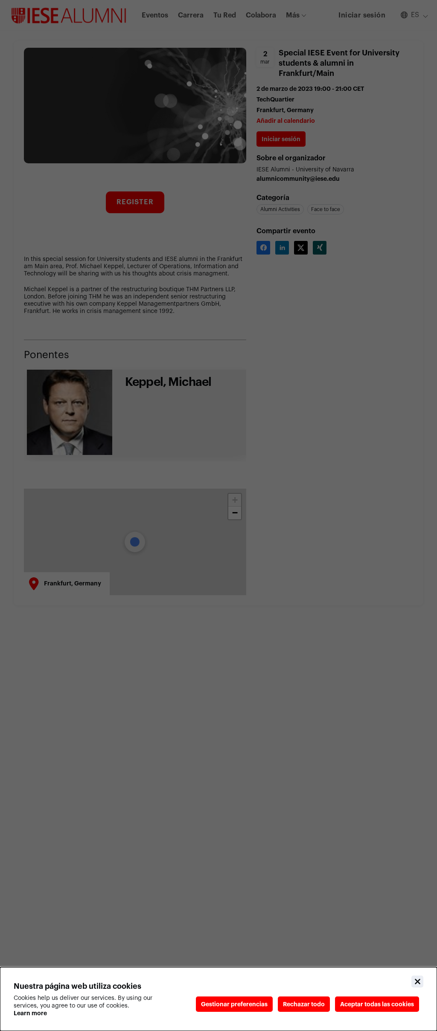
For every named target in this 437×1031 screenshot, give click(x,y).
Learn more (30, 1013)
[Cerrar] (417, 982)
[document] (218, 999)
